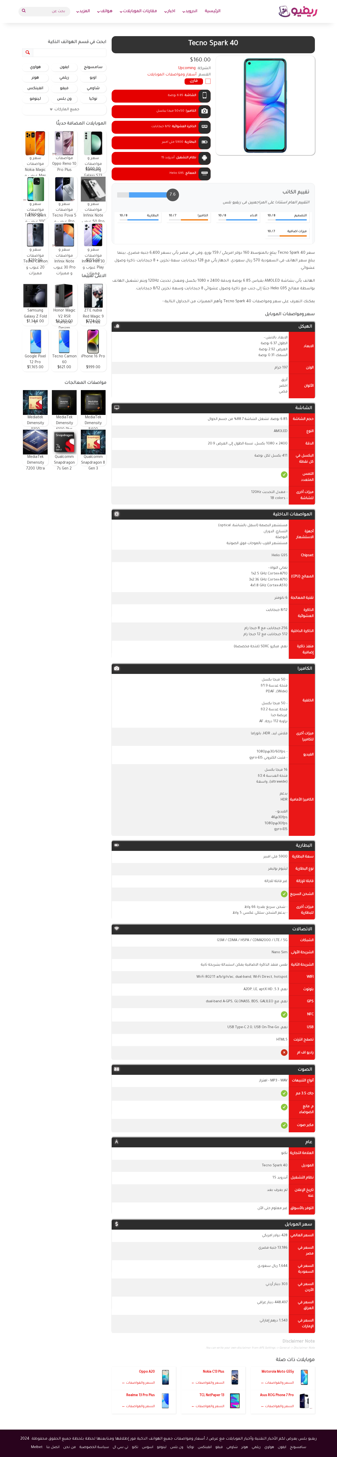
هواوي (35, 67)
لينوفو (35, 99)
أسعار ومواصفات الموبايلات (171, 75)
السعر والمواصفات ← (277, 1383)
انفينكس (35, 89)
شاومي (93, 89)
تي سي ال (120, 1447)
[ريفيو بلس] (298, 11)
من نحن (69, 1447)
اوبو (93, 78)
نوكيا (93, 99)
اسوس (147, 1447)
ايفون (64, 67)
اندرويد (191, 11)
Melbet (37, 1447)
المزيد (85, 11)
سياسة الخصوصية (94, 1447)
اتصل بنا (53, 1447)
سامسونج (93, 67)
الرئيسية (212, 11)
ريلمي (64, 78)
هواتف (106, 11)
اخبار (171, 11)
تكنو (135, 1447)
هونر (35, 78)
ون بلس (64, 99)
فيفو (64, 89)
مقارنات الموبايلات (140, 11)
